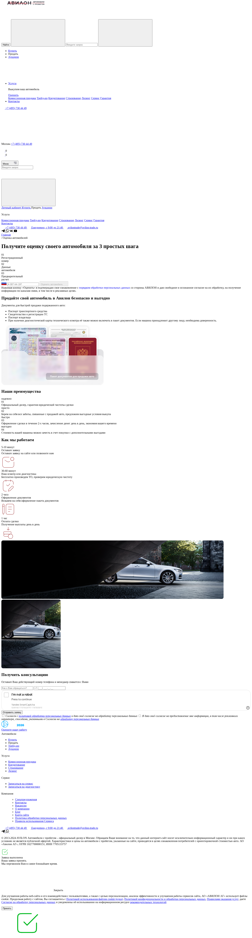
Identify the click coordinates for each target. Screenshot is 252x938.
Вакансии (21, 805)
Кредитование (56, 98)
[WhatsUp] (7, 231)
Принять (7, 908)
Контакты (14, 101)
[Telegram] (3, 231)
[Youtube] (15, 231)
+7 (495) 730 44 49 (21, 143)
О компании (22, 808)
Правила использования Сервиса (34, 821)
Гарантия (105, 98)
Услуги (12, 83)
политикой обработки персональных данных (45, 715)
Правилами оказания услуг (222, 899)
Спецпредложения (26, 799)
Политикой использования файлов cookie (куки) (94, 899)
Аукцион (13, 56)
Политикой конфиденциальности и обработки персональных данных (165, 899)
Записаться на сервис (20, 783)
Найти (6, 44)
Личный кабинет (11, 207)
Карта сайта (22, 814)
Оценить (13, 95)
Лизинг (86, 98)
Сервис (95, 98)
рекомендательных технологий (148, 902)
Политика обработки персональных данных (41, 818)
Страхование (73, 98)
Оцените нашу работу (14, 729)
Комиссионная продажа (22, 98)
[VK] (12, 231)
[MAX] (11, 832)
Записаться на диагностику (24, 786)
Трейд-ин (42, 98)
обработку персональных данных (79, 719)
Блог (18, 811)
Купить (12, 50)
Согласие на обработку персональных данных (28, 902)
